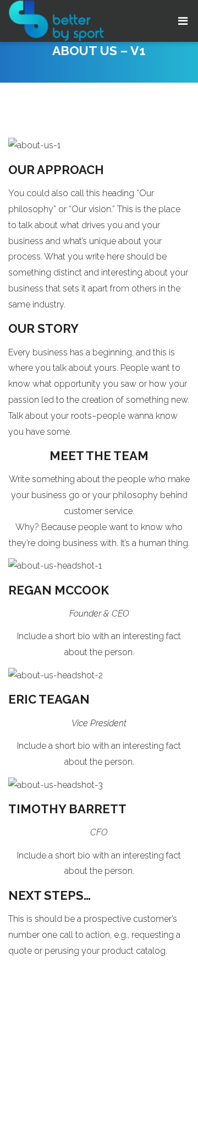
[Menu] (183, 21)
